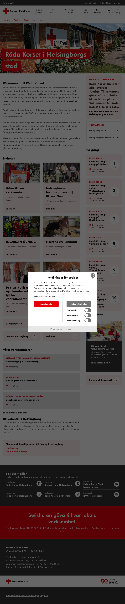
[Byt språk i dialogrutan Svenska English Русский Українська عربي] (92, 276)
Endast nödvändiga (79, 304)
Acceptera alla (46, 304)
